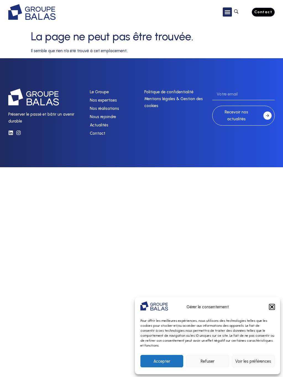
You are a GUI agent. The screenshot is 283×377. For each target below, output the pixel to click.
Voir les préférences (253, 361)
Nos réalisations (104, 108)
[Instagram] (18, 132)
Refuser (207, 361)
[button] (272, 307)
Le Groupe (99, 91)
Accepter (161, 361)
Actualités (99, 125)
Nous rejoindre (103, 116)
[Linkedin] (10, 132)
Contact (97, 133)
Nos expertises (103, 100)
